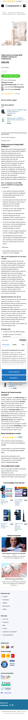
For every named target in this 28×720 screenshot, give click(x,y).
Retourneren (6, 606)
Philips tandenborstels (8, 14)
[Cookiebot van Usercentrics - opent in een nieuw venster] (19, 340)
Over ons (5, 619)
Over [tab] (23, 344)
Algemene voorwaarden (10, 631)
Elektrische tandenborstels (16, 12)
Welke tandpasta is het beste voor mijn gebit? (14, 553)
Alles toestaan (13, 372)
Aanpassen (13, 378)
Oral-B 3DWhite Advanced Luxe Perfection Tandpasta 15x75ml (19, 502)
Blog (4, 625)
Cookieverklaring (8, 635)
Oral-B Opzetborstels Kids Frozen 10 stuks (4, 501)
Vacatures (6, 622)
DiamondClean (21, 14)
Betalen (5, 603)
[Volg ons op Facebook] (10, 705)
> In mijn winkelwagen (11, 76)
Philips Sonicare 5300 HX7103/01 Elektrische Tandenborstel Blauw (19, 527)
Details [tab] (14, 344)
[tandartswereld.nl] (13, 6)
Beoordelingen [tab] (5, 140)
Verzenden (6, 599)
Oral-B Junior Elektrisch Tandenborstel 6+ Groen (4, 525)
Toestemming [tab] (5, 344)
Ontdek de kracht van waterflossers (14, 579)
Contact (5, 596)
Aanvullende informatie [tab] (8, 137)
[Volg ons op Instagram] (12, 705)
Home (4, 12)
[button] (2, 6)
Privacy (5, 628)
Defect (5, 609)
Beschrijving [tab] (5, 134)
